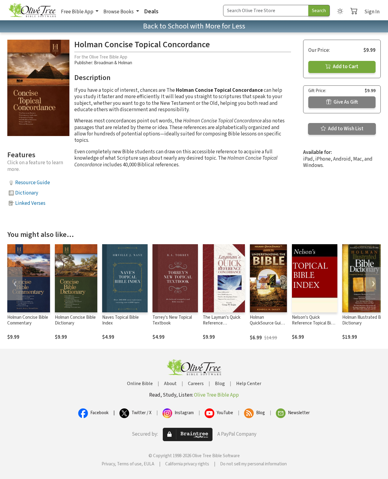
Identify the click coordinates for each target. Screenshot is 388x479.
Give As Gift (345, 102)
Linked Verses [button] (30, 203)
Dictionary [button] (26, 193)
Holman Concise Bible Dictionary (75, 320)
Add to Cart (345, 66)
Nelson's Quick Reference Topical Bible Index (314, 323)
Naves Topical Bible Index (120, 320)
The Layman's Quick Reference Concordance (221, 323)
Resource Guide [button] (32, 182)
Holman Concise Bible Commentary (27, 320)
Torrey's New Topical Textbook (172, 320)
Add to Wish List (345, 128)
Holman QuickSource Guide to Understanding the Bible (268, 326)
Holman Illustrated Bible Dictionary (365, 320)
